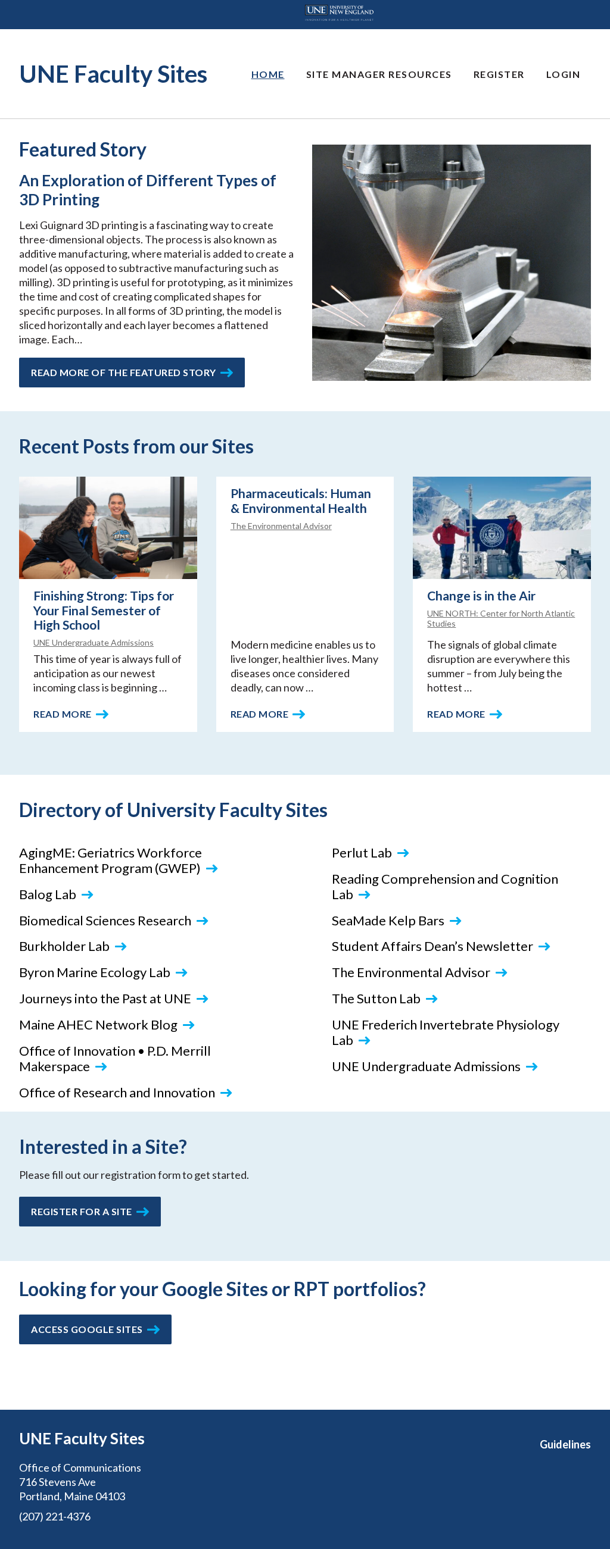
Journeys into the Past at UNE (105, 998)
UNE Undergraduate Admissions (93, 642)
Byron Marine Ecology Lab (94, 972)
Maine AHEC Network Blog (98, 1024)
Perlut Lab (362, 852)
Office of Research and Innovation (117, 1092)
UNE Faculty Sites (113, 74)
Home (268, 74)
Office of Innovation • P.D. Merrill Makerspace (115, 1058)
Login (563, 74)
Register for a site (81, 1211)
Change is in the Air (481, 595)
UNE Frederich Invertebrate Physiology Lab (445, 1032)
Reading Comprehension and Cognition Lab (445, 886)
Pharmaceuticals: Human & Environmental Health (301, 500)
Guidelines (565, 1444)
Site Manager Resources (379, 74)
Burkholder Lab (64, 946)
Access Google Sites (87, 1329)
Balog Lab (47, 894)
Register (499, 74)
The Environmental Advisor (281, 526)
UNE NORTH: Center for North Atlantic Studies (501, 618)
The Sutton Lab (376, 998)
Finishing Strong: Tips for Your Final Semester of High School (103, 610)
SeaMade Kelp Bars (388, 920)
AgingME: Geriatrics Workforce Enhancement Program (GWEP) (110, 860)
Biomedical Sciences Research (105, 920)
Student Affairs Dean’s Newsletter (432, 946)
